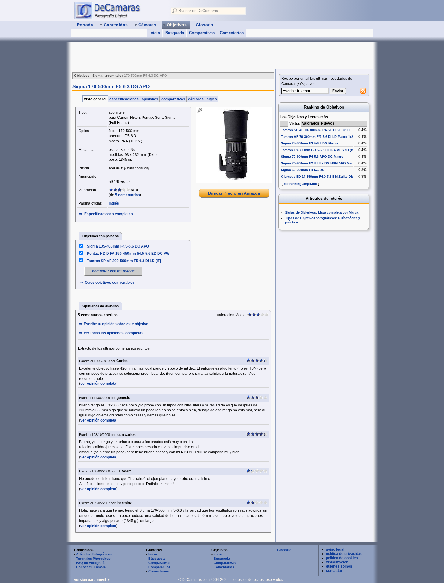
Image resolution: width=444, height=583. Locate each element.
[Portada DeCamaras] (119, 10)
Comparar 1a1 (159, 567)
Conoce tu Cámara (91, 567)
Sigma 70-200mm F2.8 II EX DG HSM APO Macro (318, 163)
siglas (212, 99)
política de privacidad (344, 554)
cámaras (195, 99)
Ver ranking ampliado (300, 184)
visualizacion (337, 562)
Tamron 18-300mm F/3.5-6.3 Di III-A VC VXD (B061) (320, 150)
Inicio (155, 33)
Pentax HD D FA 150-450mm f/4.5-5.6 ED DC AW (128, 253)
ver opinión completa (98, 383)
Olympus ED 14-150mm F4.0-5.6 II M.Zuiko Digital (320, 176)
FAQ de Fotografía (90, 563)
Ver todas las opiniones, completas (113, 333)
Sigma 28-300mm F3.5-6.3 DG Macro (309, 143)
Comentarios (232, 33)
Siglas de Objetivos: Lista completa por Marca (321, 212)
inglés (114, 203)
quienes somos (339, 566)
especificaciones (124, 99)
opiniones (150, 99)
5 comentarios (127, 195)
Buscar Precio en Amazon (234, 193)
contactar (334, 570)
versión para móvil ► (92, 580)
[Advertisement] (181, 55)
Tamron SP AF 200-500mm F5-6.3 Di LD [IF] (124, 261)
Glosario (284, 550)
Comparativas (202, 33)
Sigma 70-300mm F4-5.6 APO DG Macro (312, 156)
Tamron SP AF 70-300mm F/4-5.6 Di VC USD (315, 130)
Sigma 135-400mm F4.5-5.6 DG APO (118, 246)
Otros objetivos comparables (110, 282)
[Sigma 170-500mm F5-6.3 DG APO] (234, 145)
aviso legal (335, 549)
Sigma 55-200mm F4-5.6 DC (302, 170)
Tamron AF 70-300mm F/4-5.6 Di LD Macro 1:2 (317, 136)
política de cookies (342, 558)
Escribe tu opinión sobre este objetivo (116, 324)
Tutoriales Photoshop (93, 558)
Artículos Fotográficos (94, 554)
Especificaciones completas (108, 214)
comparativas (173, 99)
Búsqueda (174, 33)
